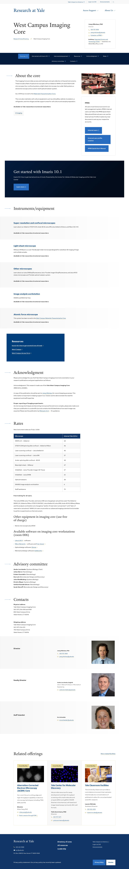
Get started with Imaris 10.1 (40, 56)
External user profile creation (95, 139)
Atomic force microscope (26, 314)
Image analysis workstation (27, 294)
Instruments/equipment (61, 56)
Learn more (20, 187)
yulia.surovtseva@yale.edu (61, 820)
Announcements (105, 2)
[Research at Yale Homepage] (29, 10)
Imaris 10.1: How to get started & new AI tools (27, 345)
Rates (104, 56)
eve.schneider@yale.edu (66, 720)
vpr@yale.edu (20, 850)
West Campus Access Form (21, 353)
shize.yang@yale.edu (25, 812)
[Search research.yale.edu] (113, 2)
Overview (23, 56)
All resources (62, 845)
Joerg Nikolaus (47, 393)
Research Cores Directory (21, 39)
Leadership (61, 849)
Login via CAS (92, 2)
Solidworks (38, 551)
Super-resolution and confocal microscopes (34, 223)
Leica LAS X (19, 540)
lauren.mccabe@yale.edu (94, 812)
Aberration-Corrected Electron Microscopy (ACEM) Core (27, 788)
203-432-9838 (20, 847)
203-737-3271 (57, 817)
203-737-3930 (95, 29)
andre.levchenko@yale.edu (67, 690)
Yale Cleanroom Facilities (97, 785)
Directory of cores (64, 842)
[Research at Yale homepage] (24, 842)
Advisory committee (58, 61)
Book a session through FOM (27, 815)
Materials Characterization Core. (45, 94)
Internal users (92, 130)
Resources (77, 56)
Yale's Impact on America (75, 2)
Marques (44, 411)
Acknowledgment (91, 56)
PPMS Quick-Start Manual (97, 148)
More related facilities (108, 754)
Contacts (73, 61)
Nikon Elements (20, 544)
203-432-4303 (91, 809)
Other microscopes (23, 269)
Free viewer (40, 544)
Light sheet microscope (25, 246)
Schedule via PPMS (96, 35)
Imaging (19, 113)
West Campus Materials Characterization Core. (51, 318)
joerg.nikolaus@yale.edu (98, 32)
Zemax (34, 547)
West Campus (16, 349)
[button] (110, 862)
